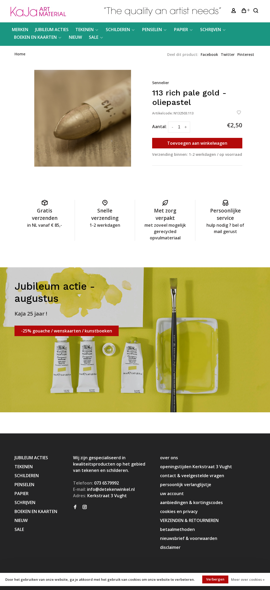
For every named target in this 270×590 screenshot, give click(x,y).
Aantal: (159, 126)
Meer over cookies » (248, 579)
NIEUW (75, 37)
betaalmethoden (177, 529)
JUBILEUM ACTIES (52, 29)
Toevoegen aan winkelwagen (197, 143)
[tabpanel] (82, 118)
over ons (169, 458)
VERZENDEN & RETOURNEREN (189, 520)
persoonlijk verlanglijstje (185, 484)
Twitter (228, 54)
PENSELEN (152, 29)
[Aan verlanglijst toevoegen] (239, 113)
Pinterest (245, 54)
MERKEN (20, 29)
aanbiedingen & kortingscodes (191, 502)
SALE (93, 37)
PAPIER (181, 29)
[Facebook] (75, 507)
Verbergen (215, 579)
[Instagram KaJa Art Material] (85, 507)
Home (20, 53)
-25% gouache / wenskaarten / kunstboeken (66, 331)
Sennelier (160, 82)
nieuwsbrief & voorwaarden (188, 538)
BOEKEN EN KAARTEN (35, 37)
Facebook (209, 54)
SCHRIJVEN (210, 29)
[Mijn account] (234, 11)
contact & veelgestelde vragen (192, 475)
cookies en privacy (179, 511)
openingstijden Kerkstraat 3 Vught (196, 467)
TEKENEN (84, 29)
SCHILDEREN (118, 29)
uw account (172, 493)
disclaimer (170, 547)
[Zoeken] (256, 11)
